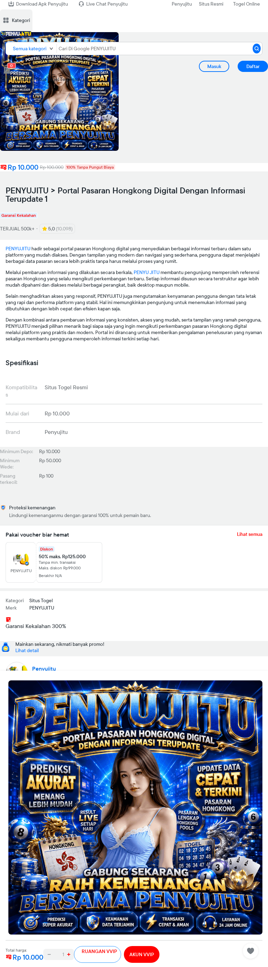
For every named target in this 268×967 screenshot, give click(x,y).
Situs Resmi (211, 4)
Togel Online (246, 4)
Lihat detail (27, 650)
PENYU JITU (146, 272)
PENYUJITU (18, 248)
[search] (257, 48)
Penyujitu (182, 4)
